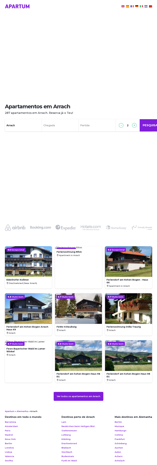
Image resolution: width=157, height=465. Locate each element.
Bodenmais (67, 456)
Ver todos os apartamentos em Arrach (78, 396)
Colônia (119, 435)
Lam (63, 422)
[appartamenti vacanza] (141, 6)
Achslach (120, 460)
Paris (7, 430)
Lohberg (66, 435)
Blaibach (66, 447)
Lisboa (8, 452)
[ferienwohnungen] (136, 6)
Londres (9, 447)
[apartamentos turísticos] (127, 6)
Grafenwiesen (69, 430)
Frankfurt (120, 439)
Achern (119, 456)
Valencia (9, 456)
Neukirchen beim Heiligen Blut (78, 426)
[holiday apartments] (122, 6)
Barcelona (10, 422)
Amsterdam (11, 426)
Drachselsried (69, 443)
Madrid (9, 435)
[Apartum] (17, 6)
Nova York (10, 439)
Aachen (119, 447)
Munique (119, 426)
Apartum (9, 411)
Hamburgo (120, 430)
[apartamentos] (150, 6)
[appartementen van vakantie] (145, 6)
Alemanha (22, 411)
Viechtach (66, 452)
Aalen (118, 452)
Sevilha (9, 460)
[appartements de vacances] (132, 6)
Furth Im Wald (69, 460)
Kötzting (66, 439)
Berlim (8, 443)
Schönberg (121, 443)
